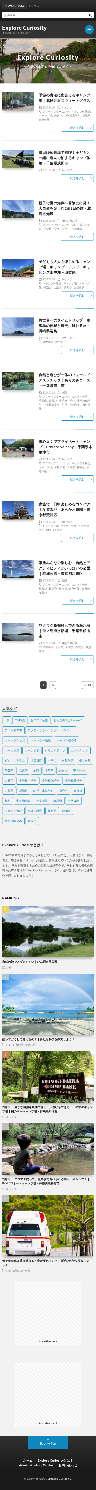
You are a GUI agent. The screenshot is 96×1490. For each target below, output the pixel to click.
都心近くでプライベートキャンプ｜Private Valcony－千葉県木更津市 (65, 446)
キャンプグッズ (15, 740)
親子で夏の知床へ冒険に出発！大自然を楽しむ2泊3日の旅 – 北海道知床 (65, 208)
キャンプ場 (45, 115)
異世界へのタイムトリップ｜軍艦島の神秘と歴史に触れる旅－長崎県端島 (64, 325)
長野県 (52, 811)
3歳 (7, 720)
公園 (64, 392)
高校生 (32, 821)
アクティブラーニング (56, 111)
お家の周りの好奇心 (25, 1044)
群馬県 (86, 115)
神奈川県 (42, 800)
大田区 (9, 780)
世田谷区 (36, 760)
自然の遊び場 (69, 220)
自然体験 (44, 119)
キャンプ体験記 (80, 111)
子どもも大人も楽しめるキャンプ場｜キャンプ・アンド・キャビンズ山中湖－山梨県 (64, 266)
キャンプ (66, 107)
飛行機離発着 (13, 821)
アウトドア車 (13, 730)
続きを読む (77, 127)
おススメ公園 (79, 396)
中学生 (52, 760)
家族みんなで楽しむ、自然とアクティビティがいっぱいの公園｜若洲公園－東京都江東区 (64, 567)
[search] (90, 15)
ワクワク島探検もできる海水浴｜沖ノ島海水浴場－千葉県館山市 (64, 630)
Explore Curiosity (24, 27)
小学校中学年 (52, 228)
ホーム (28, 1460)
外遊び (58, 115)
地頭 (36, 770)
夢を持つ (79, 770)
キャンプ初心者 (66, 740)
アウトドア (68, 337)
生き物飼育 (23, 800)
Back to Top (48, 1443)
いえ (8, 1044)
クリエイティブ (55, 750)
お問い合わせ (67, 1465)
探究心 (66, 228)
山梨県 (58, 287)
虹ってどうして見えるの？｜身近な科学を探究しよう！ (38, 1039)
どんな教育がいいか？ (68, 720)
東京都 (63, 588)
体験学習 (76, 224)
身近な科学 (35, 811)
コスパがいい (79, 750)
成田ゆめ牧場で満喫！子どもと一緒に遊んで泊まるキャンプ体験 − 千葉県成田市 (64, 157)
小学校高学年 (72, 115)
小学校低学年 (50, 780)
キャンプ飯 (32, 750)
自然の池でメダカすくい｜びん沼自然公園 (29, 961)
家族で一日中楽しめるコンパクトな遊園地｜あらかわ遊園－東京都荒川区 (64, 509)
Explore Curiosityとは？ (55, 1460)
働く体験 (85, 760)
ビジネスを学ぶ (15, 760)
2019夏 (20, 720)
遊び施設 (66, 521)
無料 (7, 800)
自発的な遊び (13, 811)
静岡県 (66, 811)
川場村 (23, 790)
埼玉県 (49, 770)
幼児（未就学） (71, 404)
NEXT (87, 685)
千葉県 (43, 400)
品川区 (23, 770)
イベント (68, 730)
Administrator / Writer (36, 1465)
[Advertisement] (50, 1309)
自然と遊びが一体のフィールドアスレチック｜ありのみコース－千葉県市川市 (64, 379)
